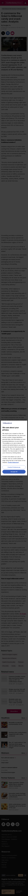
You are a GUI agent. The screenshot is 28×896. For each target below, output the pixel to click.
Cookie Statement (13, 462)
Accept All (14, 471)
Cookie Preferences (14, 467)
